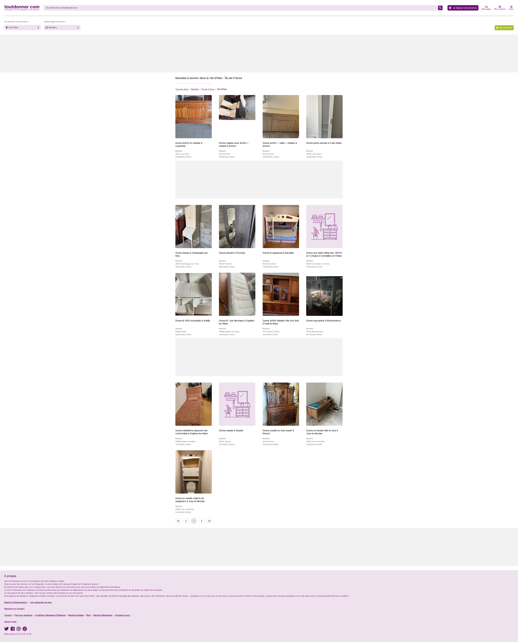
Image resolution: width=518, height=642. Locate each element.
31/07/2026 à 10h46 (183, 267)
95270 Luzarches (182, 154)
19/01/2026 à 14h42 (226, 335)
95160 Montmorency (314, 332)
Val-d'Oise (13, 27)
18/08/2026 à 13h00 (314, 157)
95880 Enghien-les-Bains (229, 332)
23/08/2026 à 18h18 (183, 157)
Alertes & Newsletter (102, 615)
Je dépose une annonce (465, 7)
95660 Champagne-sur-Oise (187, 264)
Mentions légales (76, 615)
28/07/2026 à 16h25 (227, 267)
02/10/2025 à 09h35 (314, 444)
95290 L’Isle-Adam (313, 154)
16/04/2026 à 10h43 (314, 267)
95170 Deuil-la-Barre (271, 332)
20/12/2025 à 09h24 (314, 335)
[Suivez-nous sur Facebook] (13, 630)
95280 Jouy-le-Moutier (315, 441)
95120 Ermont (224, 154)
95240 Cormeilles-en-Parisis (318, 264)
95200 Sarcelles (269, 264)
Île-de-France (208, 89)
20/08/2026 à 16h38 (271, 157)
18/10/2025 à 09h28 (270, 444)
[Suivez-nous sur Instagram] (19, 630)
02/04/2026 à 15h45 (183, 335)
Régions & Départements (15, 602)
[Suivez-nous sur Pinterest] (25, 630)
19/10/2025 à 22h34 (226, 444)
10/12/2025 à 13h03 (183, 444)
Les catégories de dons (41, 602)
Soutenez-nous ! (122, 615)
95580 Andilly (180, 332)
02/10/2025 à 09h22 (183, 512)
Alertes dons (505, 27)
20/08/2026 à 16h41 (227, 157)
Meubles (53, 27)
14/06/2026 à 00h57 (271, 267)
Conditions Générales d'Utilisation (50, 615)
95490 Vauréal (225, 441)
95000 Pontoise (225, 264)
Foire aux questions (23, 615)
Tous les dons (181, 89)
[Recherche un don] (440, 8)
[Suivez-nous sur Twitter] (6, 630)
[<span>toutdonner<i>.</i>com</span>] (21, 8)
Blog (89, 615)
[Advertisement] (259, 53)
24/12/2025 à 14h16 (270, 335)
